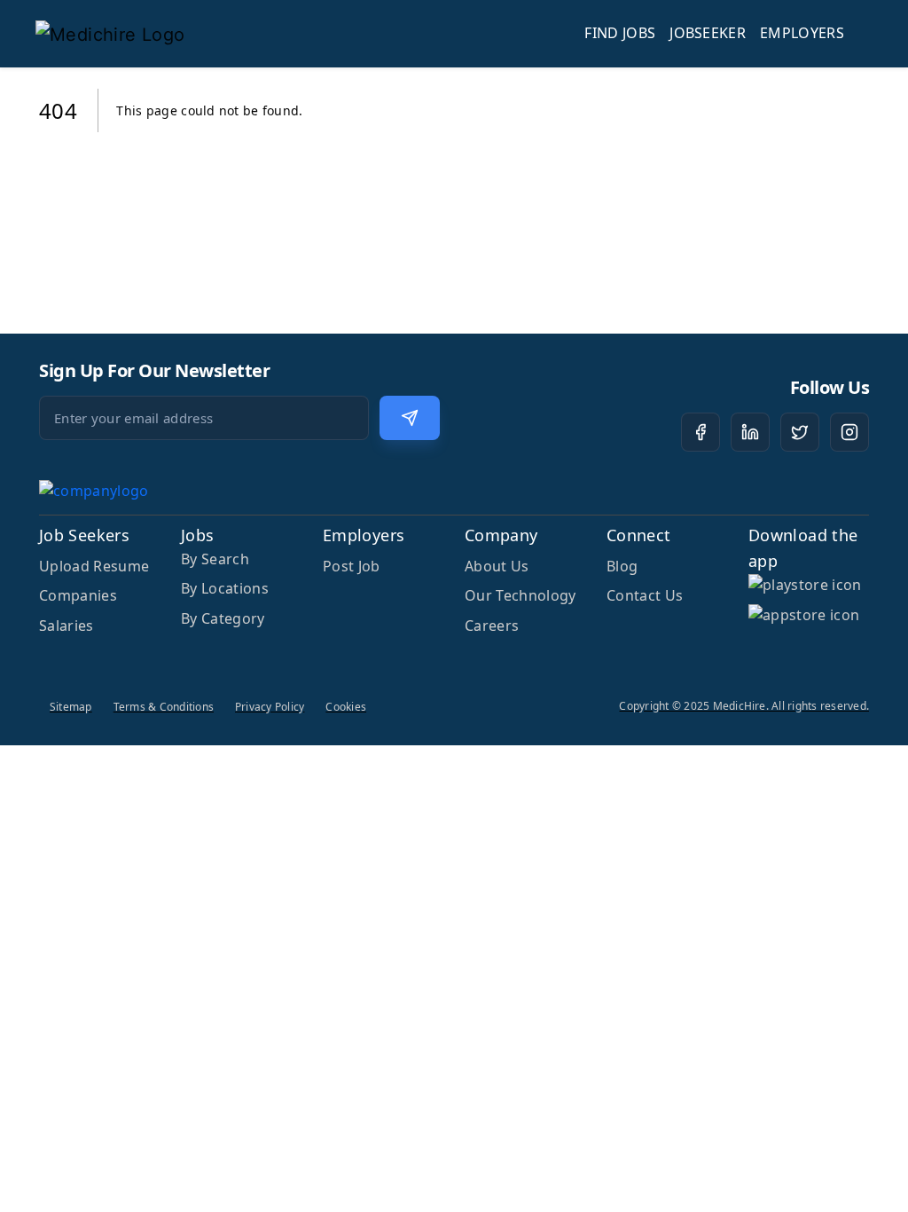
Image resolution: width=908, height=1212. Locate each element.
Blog (622, 566)
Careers (492, 625)
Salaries (66, 625)
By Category (223, 618)
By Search (215, 559)
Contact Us (645, 595)
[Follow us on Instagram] (849, 432)
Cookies (345, 706)
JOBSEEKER (707, 33)
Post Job (351, 566)
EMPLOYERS (802, 33)
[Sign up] (410, 418)
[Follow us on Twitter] (799, 432)
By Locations (225, 588)
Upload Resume (94, 566)
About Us (497, 566)
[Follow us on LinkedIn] (750, 432)
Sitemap (71, 706)
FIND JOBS (619, 33)
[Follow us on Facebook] (700, 432)
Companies (78, 595)
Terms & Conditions (164, 706)
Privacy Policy (269, 706)
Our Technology (520, 595)
